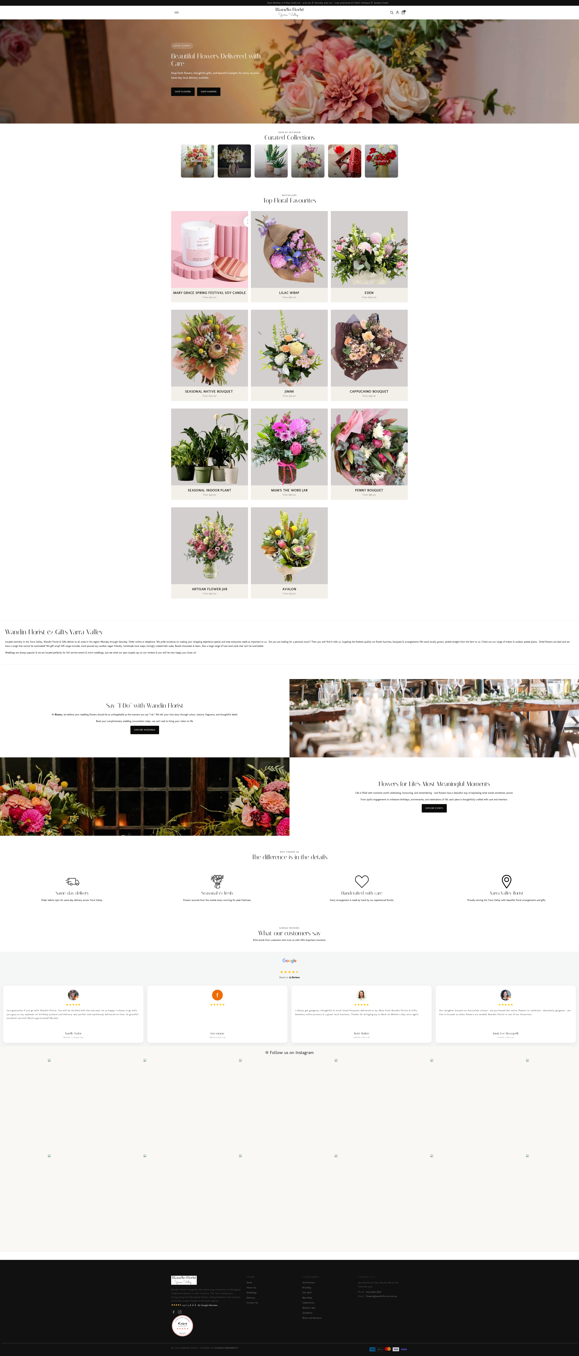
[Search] (392, 12)
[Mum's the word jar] (289, 447)
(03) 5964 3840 (373, 1292)
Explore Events (434, 808)
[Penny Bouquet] (369, 447)
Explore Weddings (144, 730)
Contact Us (252, 1302)
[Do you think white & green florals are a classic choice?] (431, 1155)
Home (249, 1282)
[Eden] (369, 249)
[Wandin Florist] (289, 12)
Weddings (252, 1292)
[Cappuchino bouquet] (369, 348)
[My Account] (397, 12)
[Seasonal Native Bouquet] (209, 348)
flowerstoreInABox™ (226, 1348)
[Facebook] (173, 1312)
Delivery (251, 1297)
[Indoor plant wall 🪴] (240, 1155)
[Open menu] (176, 12)
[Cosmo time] (431, 1060)
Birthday (306, 1287)
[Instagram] (179, 1312)
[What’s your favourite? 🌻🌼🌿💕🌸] (144, 1155)
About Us (251, 1287)
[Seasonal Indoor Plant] (209, 447)
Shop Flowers (183, 91)
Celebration (308, 1302)
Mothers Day (308, 1308)
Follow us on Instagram (292, 1052)
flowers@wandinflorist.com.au (381, 1296)
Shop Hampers (209, 91)
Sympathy (307, 1313)
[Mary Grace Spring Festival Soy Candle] (209, 249)
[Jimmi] (289, 348)
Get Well (307, 1292)
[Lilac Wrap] (289, 249)
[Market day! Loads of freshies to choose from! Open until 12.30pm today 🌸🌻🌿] (336, 1155)
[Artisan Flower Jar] (209, 545)
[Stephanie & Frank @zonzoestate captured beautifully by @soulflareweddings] (49, 1060)
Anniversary (308, 1282)
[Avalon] (289, 545)
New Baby (307, 1297)
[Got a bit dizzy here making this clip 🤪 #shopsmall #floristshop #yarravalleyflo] (336, 1060)
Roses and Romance (312, 1318)
